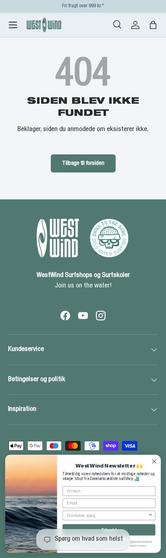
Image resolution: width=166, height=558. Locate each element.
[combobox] (107, 515)
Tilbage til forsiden (83, 163)
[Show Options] (150, 515)
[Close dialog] (154, 461)
